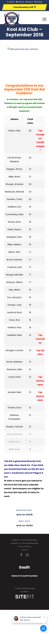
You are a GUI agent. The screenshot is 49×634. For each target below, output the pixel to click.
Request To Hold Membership (24, 540)
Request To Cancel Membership (24, 543)
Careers (24, 550)
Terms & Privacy (24, 546)
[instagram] (27, 555)
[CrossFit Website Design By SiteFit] (24, 596)
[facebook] (21, 555)
